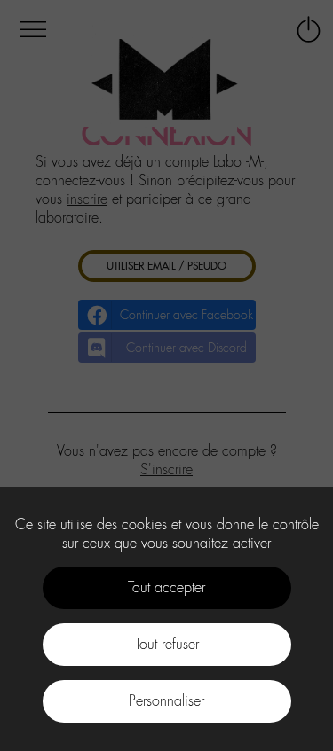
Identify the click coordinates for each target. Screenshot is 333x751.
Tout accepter (166, 587)
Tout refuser (167, 644)
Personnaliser (166, 701)
